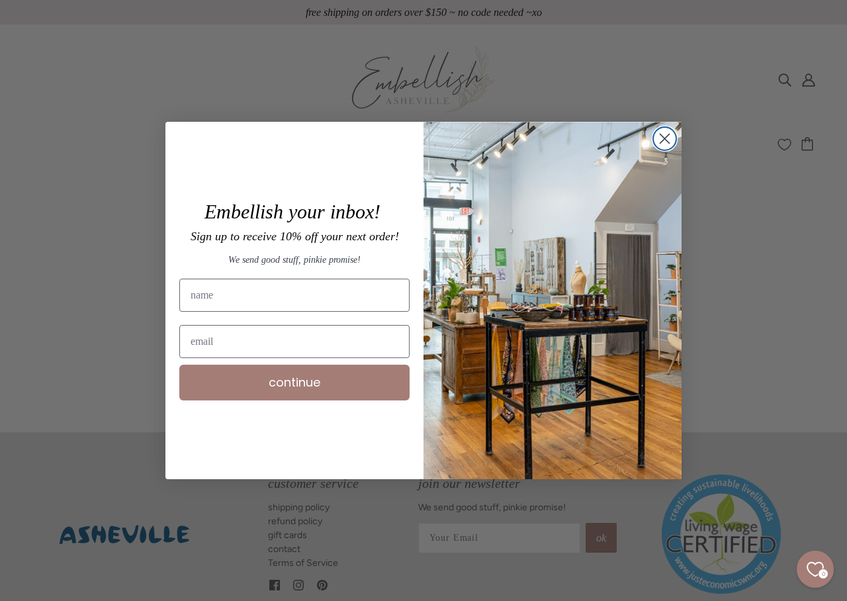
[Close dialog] (664, 138)
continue (294, 382)
